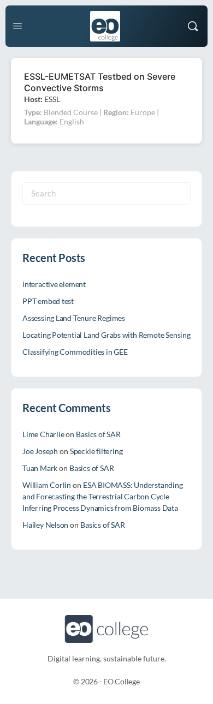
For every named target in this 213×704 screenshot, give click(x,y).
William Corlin (46, 485)
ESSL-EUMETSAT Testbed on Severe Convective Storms (99, 82)
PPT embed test (48, 301)
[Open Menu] (17, 25)
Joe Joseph (40, 451)
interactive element (54, 284)
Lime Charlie (43, 434)
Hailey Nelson (45, 524)
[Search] (192, 26)
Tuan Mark (39, 468)
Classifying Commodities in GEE (75, 351)
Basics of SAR (98, 434)
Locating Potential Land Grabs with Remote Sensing (106, 334)
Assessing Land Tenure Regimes (73, 318)
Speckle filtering (96, 451)
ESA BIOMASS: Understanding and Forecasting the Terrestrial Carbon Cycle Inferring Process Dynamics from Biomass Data (102, 496)
